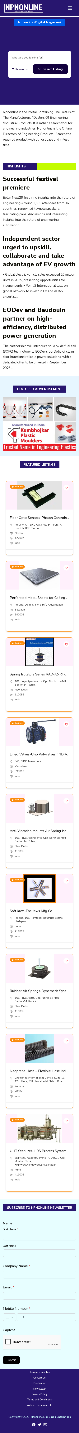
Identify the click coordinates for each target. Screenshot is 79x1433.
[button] (39, 22)
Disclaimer (40, 1383)
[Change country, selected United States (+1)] (9, 1317)
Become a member (39, 1372)
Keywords (22, 69)
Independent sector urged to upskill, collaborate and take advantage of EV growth (39, 251)
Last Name (9, 1246)
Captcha (9, 1330)
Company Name (16, 1266)
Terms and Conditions (39, 1399)
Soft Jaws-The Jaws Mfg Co (31, 911)
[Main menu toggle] (70, 8)
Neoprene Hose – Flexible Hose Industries (43, 1071)
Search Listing (53, 69)
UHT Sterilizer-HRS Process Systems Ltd (42, 1151)
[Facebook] (33, 1424)
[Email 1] (45, 1424)
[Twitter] (39, 1424)
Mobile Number (16, 1308)
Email (8, 1287)
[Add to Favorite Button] (66, 487)
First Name (10, 1229)
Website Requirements (39, 1405)
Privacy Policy (39, 1394)
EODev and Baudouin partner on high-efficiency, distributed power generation (35, 323)
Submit (11, 1360)
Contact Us (39, 1377)
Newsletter (39, 1389)
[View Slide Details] (39, 424)
